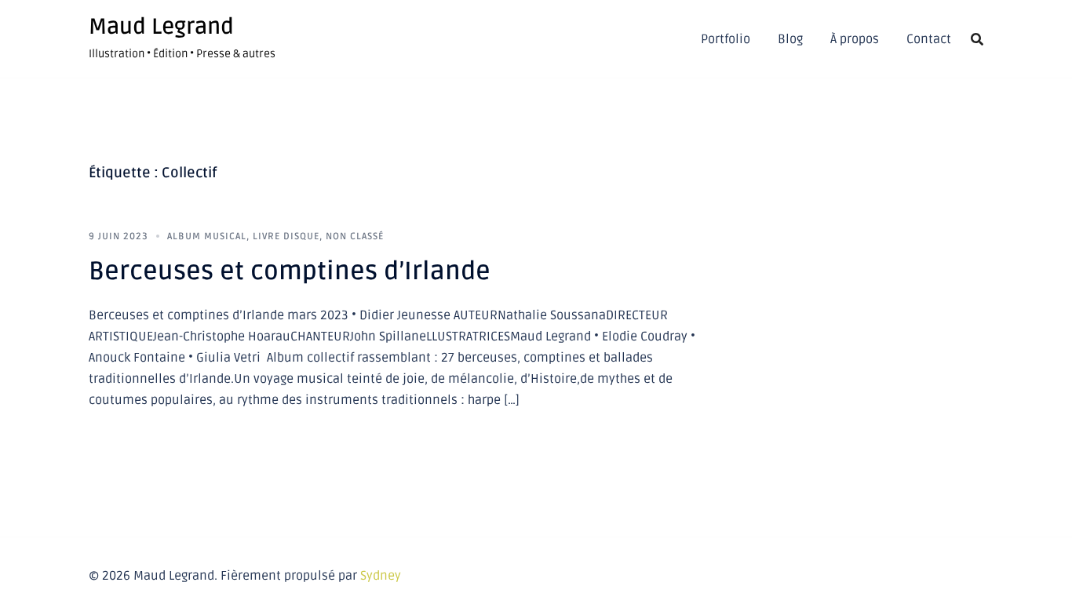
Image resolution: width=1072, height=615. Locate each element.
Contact (928, 39)
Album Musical (206, 236)
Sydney (380, 576)
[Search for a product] (977, 39)
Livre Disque (286, 236)
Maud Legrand (161, 26)
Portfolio (725, 39)
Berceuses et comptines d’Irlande (289, 271)
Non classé (355, 236)
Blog (790, 39)
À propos (854, 39)
